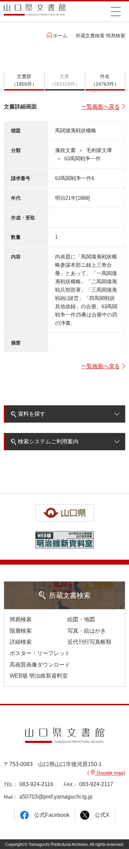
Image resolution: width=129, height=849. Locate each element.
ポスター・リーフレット (40, 653)
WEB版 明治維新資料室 (39, 676)
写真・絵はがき (86, 631)
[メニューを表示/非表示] (116, 11)
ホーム (60, 35)
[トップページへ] (35, 12)
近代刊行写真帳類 (89, 642)
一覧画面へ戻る (100, 107)
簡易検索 (21, 619)
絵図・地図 (81, 619)
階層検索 (21, 631)
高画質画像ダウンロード (40, 665)
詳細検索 (21, 642)
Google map (109, 772)
